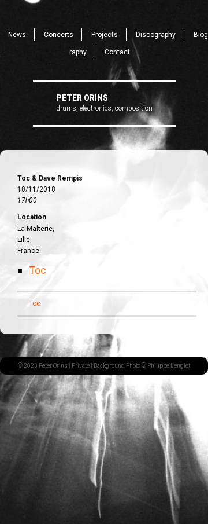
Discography (156, 35)
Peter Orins (82, 97)
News (17, 35)
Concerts (58, 35)
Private (81, 365)
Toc (37, 270)
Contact (117, 52)
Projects (104, 35)
